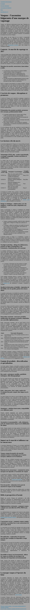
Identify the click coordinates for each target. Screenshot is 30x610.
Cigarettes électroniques (6, 1)
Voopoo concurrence (17, 479)
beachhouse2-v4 (4, 12)
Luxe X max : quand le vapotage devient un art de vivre (13, 608)
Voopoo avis (6, 283)
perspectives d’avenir (13, 45)
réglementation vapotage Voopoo (8, 517)
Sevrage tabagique (5, 5)
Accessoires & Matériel (6, 7)
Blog (2, 9)
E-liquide (3, 3)
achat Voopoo (18, 594)
